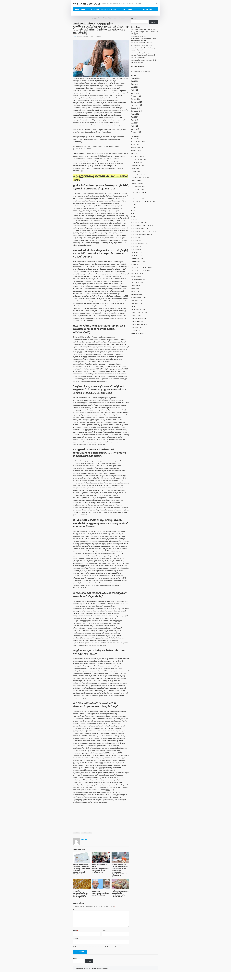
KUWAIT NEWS (136, 241)
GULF (79, 18)
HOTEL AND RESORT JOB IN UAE (143, 202)
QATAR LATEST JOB (138, 279)
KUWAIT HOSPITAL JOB (108, 9)
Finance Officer (136, 181)
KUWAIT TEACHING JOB (140, 244)
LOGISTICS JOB (136, 253)
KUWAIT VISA (136, 249)
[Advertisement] (101, 818)
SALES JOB (135, 291)
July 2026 (134, 81)
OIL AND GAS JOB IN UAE (140, 271)
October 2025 (135, 108)
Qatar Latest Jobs (137, 282)
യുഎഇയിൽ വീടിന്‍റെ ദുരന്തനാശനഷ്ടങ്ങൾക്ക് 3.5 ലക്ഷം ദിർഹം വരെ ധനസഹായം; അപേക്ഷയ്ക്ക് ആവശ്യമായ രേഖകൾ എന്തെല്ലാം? (119, 870)
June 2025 (134, 120)
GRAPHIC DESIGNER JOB (140, 193)
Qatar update (135, 286)
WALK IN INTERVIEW (138, 333)
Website (76, 939)
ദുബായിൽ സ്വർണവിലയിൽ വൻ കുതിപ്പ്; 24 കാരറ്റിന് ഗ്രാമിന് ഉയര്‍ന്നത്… (80, 894)
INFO (132, 214)
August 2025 (135, 114)
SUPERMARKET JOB (138, 297)
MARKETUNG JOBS (138, 261)
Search (133, 18)
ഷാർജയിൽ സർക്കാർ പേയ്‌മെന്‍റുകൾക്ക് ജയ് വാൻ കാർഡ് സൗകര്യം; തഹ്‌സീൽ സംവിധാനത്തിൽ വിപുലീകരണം (81, 869)
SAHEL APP (135, 288)
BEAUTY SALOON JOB (139, 157)
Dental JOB (135, 169)
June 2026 (134, 84)
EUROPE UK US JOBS (139, 175)
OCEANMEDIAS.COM (86, 3)
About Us (78, 13)
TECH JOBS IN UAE (138, 309)
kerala (133, 217)
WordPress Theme (97, 968)
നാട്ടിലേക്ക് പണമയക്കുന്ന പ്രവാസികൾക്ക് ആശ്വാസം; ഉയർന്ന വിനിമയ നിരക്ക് (120, 894)
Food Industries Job (138, 187)
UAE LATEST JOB (93, 9)
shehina (79, 36)
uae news (76, 833)
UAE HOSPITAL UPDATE (125, 9)
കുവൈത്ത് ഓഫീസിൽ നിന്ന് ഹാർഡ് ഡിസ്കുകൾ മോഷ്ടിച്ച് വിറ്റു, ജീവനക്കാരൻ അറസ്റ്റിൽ (144, 31)
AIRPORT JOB (147, 9)
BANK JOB (138, 9)
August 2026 (135, 78)
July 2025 (134, 117)
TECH (133, 306)
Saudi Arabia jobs (137, 294)
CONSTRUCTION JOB (138, 160)
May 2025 (134, 123)
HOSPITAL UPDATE (138, 199)
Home (74, 18)
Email (104, 930)
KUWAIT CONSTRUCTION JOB (142, 226)
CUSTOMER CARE (137, 163)
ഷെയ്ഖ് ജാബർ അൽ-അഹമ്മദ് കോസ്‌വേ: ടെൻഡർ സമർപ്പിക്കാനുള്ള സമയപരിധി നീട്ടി (144, 48)
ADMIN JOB (135, 145)
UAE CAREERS (136, 315)
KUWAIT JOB (135, 238)
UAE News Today (86, 833)
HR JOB (133, 205)
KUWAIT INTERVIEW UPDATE (141, 235)
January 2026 (135, 99)
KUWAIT (134, 220)
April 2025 (134, 126)
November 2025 (136, 105)
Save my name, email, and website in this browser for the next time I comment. (98, 947)
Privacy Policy (136, 276)
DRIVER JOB (135, 172)
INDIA (133, 211)
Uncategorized (136, 330)
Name (75, 930)
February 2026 (136, 96)
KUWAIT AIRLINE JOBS (139, 223)
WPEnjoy (106, 968)
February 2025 (136, 132)
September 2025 (136, 111)
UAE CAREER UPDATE (139, 312)
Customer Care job (137, 166)
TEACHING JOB (136, 300)
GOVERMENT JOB (137, 190)
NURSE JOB (135, 264)
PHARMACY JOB (137, 274)
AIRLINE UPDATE (137, 148)
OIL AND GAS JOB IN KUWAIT (142, 267)
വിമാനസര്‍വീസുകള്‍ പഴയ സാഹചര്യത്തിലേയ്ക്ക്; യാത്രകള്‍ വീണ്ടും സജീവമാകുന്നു (100, 868)
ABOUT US (135, 139)
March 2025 (135, 129)
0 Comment (98, 36)
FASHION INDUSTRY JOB (140, 178)
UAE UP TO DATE (137, 327)
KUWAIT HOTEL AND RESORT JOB (143, 232)
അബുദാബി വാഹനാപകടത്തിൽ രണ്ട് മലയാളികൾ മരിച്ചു (100, 893)
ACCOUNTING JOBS (138, 142)
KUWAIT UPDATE (80, 9)
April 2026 (134, 90)
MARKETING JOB (137, 259)
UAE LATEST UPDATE (139, 324)
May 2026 (134, 87)
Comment (76, 910)
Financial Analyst (136, 184)
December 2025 (136, 102)
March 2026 (135, 93)
